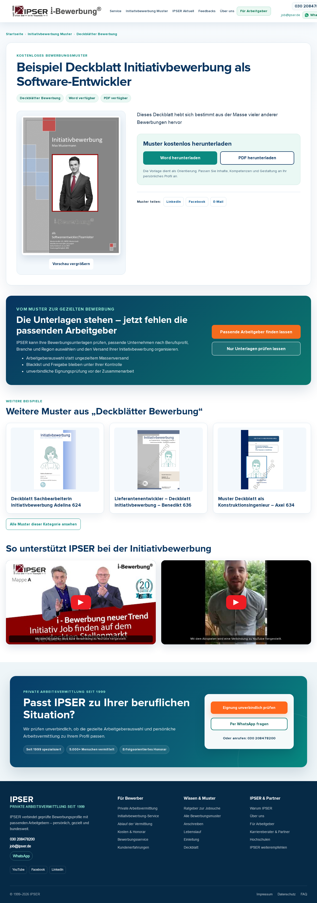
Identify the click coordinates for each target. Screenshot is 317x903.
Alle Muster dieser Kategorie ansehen (43, 524)
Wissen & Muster (199, 798)
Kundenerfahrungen (133, 847)
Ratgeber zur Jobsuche (202, 808)
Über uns (227, 11)
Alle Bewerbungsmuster (202, 816)
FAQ (304, 894)
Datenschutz (287, 894)
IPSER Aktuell (183, 11)
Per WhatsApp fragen (249, 724)
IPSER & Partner (265, 798)
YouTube (18, 869)
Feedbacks (206, 11)
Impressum (265, 894)
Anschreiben (193, 824)
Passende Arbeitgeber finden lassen (256, 332)
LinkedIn (173, 202)
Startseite (14, 34)
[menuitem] (183, 11)
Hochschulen (260, 839)
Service (115, 11)
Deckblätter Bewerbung (97, 34)
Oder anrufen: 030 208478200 (249, 738)
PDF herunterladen (257, 157)
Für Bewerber (130, 798)
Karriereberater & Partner (270, 832)
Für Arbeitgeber (253, 11)
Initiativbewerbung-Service (138, 816)
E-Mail (218, 202)
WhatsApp (21, 856)
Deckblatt (191, 847)
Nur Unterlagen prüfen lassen (256, 348)
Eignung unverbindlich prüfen (249, 707)
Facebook (197, 202)
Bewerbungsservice (133, 839)
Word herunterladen (180, 157)
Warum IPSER (261, 808)
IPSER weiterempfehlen (268, 847)
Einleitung (191, 839)
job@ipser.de (290, 15)
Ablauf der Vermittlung (135, 824)
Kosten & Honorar (132, 832)
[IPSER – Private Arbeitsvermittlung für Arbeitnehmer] (56, 11)
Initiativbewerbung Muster (147, 11)
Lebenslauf (192, 832)
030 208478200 (22, 839)
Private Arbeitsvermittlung (138, 808)
